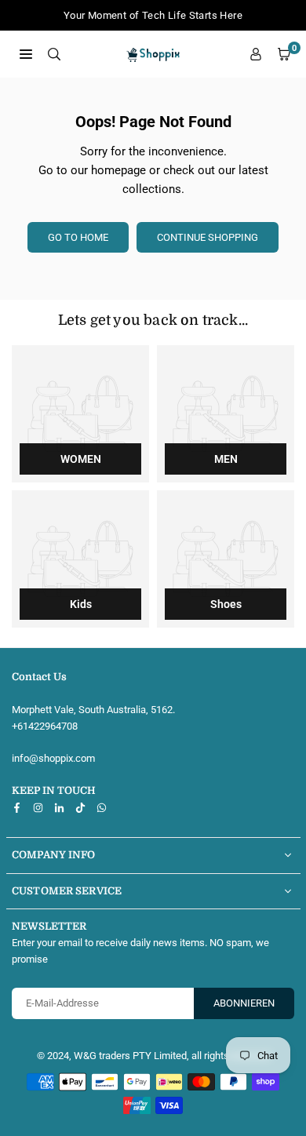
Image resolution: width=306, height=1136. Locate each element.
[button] (284, 54)
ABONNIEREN (244, 1003)
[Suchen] (54, 53)
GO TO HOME (78, 237)
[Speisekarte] (26, 53)
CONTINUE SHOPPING (207, 237)
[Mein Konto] (256, 54)
